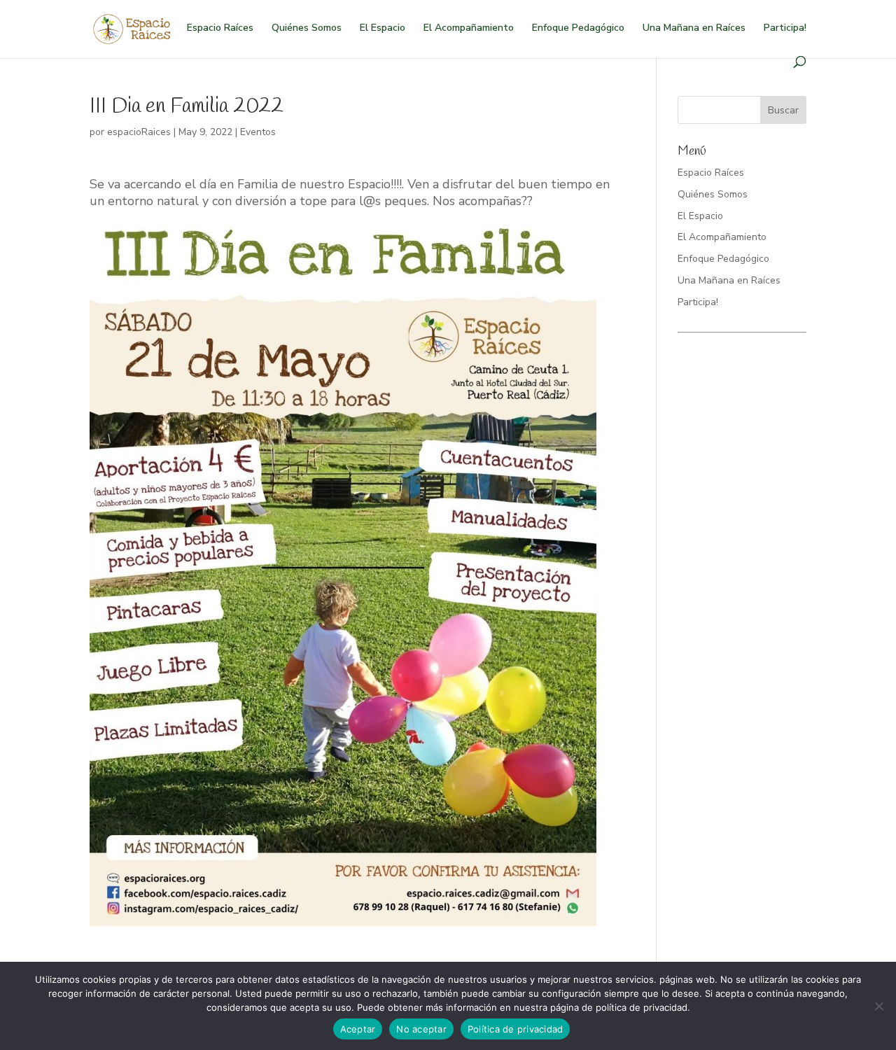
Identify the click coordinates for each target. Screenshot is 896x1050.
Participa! (785, 28)
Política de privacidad (516, 1029)
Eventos (258, 132)
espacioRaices (139, 132)
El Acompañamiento (469, 28)
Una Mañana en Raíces (694, 28)
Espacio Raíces (220, 28)
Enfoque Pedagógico (578, 28)
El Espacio (382, 28)
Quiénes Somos (307, 28)
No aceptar (421, 1029)
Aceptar (358, 1029)
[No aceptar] (879, 1006)
